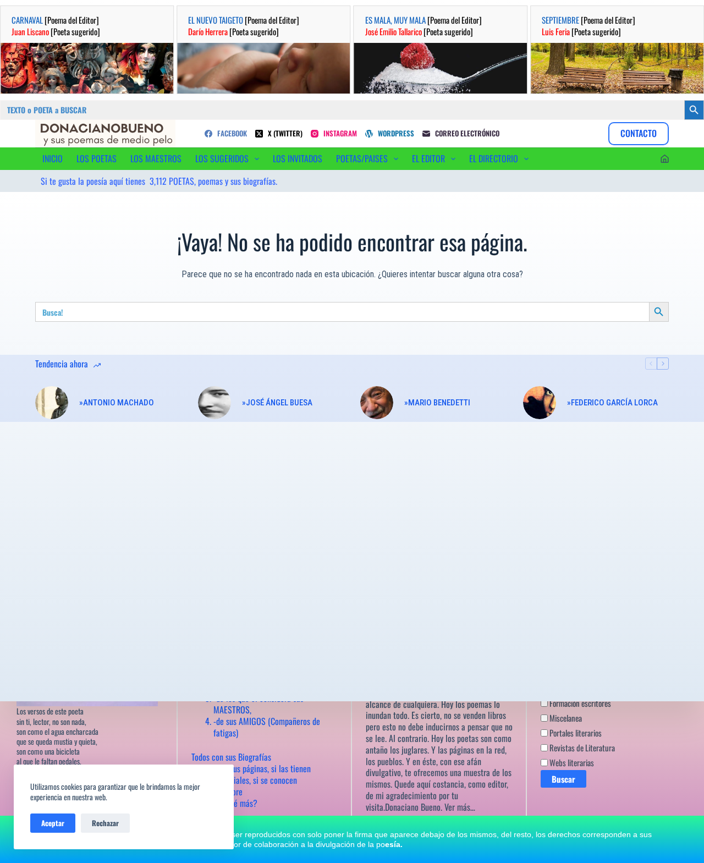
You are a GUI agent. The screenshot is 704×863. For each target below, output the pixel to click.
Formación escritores (579, 703)
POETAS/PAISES (362, 158)
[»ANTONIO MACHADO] (51, 402)
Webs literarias (571, 762)
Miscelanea (565, 718)
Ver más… (459, 806)
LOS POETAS (96, 158)
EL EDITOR (428, 158)
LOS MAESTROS (156, 158)
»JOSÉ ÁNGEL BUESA (277, 403)
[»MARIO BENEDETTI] (376, 402)
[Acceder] (665, 159)
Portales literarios (575, 733)
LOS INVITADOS (297, 158)
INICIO (52, 158)
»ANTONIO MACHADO (116, 403)
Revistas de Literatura (581, 747)
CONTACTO (638, 133)
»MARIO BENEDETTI (437, 403)
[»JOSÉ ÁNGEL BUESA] (214, 402)
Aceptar (52, 822)
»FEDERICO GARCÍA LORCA (612, 403)
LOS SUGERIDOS (222, 158)
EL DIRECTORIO (493, 158)
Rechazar (105, 822)
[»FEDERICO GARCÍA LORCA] (539, 402)
